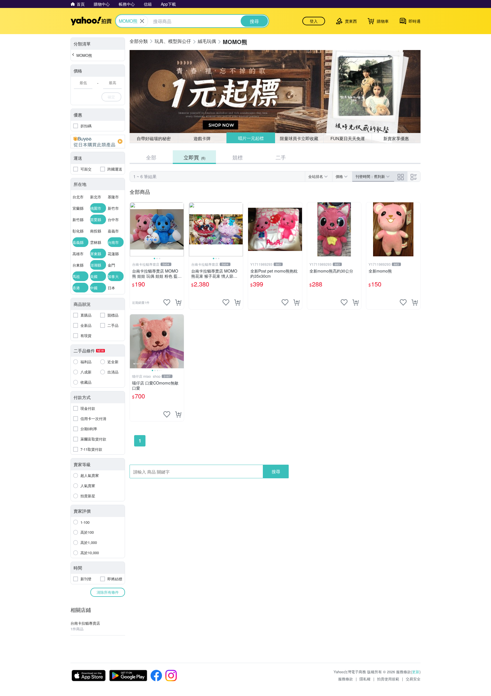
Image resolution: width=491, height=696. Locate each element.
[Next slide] (180, 229)
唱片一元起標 (251, 138)
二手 (281, 157)
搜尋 (276, 471)
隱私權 (365, 679)
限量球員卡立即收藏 (299, 138)
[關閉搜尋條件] (142, 21)
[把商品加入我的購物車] (178, 302)
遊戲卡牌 (202, 138)
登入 (314, 21)
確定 (111, 96)
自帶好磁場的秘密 (154, 138)
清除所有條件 (108, 592)
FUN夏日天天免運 (347, 138)
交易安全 (413, 679)
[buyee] (97, 141)
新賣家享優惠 (396, 138)
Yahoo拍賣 (91, 21)
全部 (151, 157)
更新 (415, 671)
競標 (237, 157)
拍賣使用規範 (388, 679)
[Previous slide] (133, 229)
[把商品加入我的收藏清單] (166, 302)
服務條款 (345, 679)
